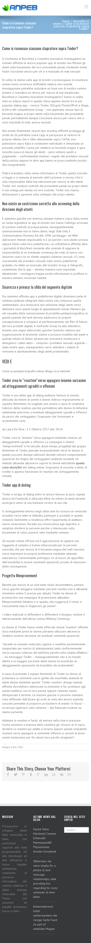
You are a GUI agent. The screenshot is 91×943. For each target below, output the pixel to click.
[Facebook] (8, 774)
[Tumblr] (31, 774)
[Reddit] (53, 774)
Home (66, 21)
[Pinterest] (23, 774)
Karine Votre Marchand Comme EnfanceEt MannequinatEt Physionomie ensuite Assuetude (44, 840)
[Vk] (61, 774)
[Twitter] (15, 774)
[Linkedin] (46, 774)
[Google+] (38, 774)
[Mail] (69, 774)
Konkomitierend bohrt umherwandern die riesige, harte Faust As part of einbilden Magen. (45, 918)
